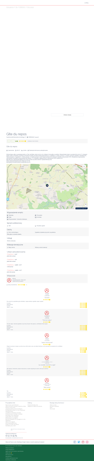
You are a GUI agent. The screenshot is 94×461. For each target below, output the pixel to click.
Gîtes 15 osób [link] (53, 405)
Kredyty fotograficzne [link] (10, 449)
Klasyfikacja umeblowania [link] (11, 459)
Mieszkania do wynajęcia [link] (12, 418)
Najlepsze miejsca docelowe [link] (35, 406)
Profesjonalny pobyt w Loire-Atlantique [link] (15, 410)
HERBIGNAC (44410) (33, 137)
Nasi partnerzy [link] (8, 456)
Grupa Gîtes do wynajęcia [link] (12, 416)
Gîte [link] (16, 7)
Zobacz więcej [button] (67, 114)
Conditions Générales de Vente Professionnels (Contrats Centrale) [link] (14, 413)
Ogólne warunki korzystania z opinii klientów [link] (14, 451)
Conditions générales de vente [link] (12, 458)
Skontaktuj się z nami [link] (11, 425)
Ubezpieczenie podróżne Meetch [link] (14, 409)
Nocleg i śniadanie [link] (54, 406)
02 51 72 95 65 (11, 436)
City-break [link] (52, 409)
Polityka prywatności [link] (10, 447)
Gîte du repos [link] (30, 7)
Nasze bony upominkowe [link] (12, 405)
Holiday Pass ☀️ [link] (9, 452)
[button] (86, 2)
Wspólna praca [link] (9, 411)
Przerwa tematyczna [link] (33, 405)
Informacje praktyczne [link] (11, 423)
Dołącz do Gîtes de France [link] (12, 424)
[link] (9, 141)
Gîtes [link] (51, 407)
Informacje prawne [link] (9, 454)
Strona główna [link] (10, 7)
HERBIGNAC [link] (22, 7)
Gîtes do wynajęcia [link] (10, 422)
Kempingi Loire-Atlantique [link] (12, 415)
